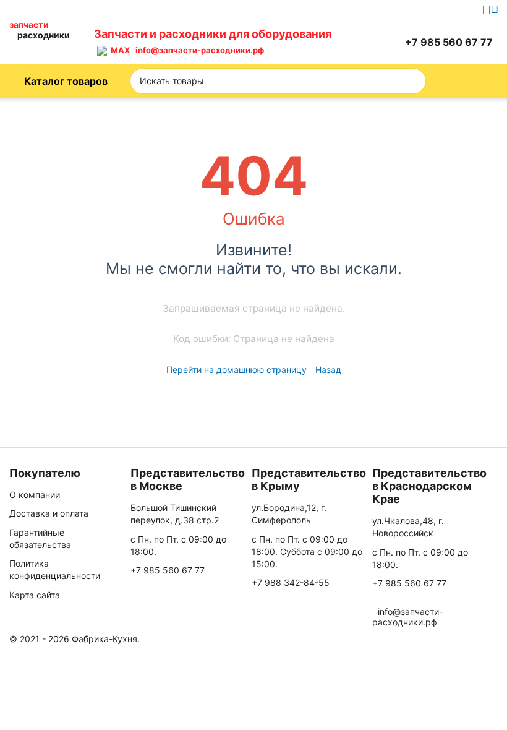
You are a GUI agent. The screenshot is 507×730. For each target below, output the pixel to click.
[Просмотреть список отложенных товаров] (360, 42)
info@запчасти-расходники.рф (199, 50)
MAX (118, 50)
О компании (34, 494)
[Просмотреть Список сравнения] (329, 42)
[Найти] (412, 81)
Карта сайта (34, 595)
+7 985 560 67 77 (167, 570)
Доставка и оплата (48, 513)
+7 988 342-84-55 (291, 582)
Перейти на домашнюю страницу (236, 369)
